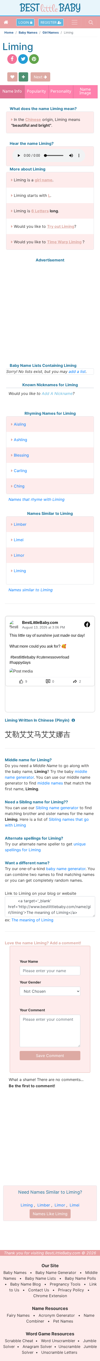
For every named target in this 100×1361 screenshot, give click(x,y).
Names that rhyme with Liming (36, 499)
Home (9, 32)
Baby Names (28, 32)
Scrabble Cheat (19, 1340)
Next (39, 76)
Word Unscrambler (58, 1340)
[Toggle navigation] (74, 22)
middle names (50, 783)
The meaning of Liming (32, 919)
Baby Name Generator (55, 1272)
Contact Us (38, 1289)
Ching (19, 486)
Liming (20, 570)
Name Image (85, 92)
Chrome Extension (50, 1295)
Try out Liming (60, 226)
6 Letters (40, 210)
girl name (43, 180)
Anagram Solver (37, 1346)
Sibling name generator (57, 807)
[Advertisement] (50, 312)
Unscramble (69, 1346)
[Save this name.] (12, 76)
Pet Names (63, 1321)
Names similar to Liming (30, 589)
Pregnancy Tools (65, 1284)
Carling (20, 470)
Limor (19, 555)
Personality (60, 91)
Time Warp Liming (64, 241)
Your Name (29, 961)
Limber (20, 524)
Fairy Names (18, 1315)
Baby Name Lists (40, 1278)
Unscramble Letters (59, 1352)
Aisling (20, 424)
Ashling (20, 439)
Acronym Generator (57, 1315)
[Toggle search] (90, 22)
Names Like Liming (50, 1213)
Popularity (36, 91)
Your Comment (32, 1010)
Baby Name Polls (80, 1278)
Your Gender (30, 982)
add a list (77, 371)
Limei (19, 539)
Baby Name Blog (25, 1284)
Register (49, 22)
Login (24, 22)
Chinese (33, 119)
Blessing (21, 455)
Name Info (12, 91)
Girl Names (50, 32)
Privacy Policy (71, 1289)
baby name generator (65, 868)
